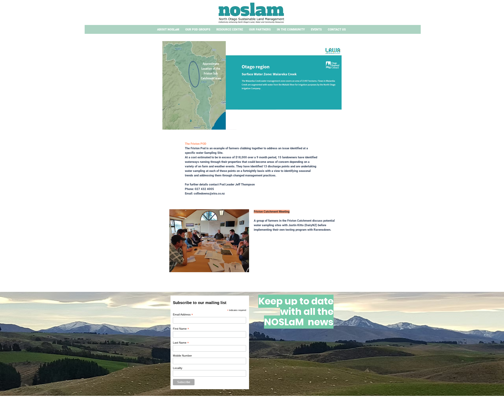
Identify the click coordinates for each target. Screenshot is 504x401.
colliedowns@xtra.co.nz (209, 193)
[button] (168, 29)
